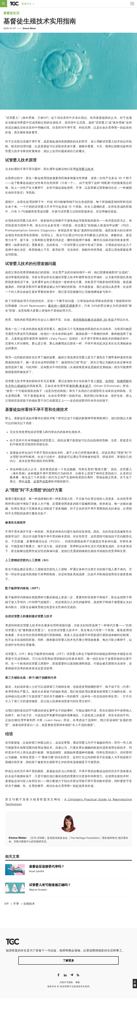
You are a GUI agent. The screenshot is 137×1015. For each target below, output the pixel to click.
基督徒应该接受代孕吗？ (46, 866)
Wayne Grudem (38, 889)
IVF (6, 903)
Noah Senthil (36, 871)
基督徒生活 (11, 13)
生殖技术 (29, 903)
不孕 (16, 903)
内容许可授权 (66, 982)
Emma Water (29, 28)
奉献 (77, 982)
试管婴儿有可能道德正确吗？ (50, 885)
